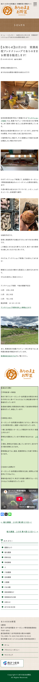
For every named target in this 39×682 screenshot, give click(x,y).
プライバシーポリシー (12, 650)
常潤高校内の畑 (10, 597)
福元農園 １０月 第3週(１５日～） (16, 522)
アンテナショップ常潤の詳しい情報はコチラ (16, 307)
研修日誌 (7, 557)
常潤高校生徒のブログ (9, 356)
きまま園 (7, 587)
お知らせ (7, 602)
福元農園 (7, 552)
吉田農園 (7, 577)
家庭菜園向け (9, 592)
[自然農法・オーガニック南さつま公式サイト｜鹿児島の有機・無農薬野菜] (16, 5)
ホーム (6, 645)
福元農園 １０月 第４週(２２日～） (22, 531)
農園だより (8, 547)
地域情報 (7, 562)
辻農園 (6, 582)
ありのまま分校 (9, 607)
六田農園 (7, 572)
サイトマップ (8, 655)
